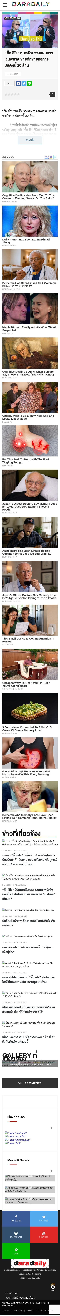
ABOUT (6, 1311)
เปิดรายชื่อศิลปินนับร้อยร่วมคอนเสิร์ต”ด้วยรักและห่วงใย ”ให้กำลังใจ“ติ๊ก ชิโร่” (28, 1009)
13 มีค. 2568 (7, 942)
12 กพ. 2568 (7, 1002)
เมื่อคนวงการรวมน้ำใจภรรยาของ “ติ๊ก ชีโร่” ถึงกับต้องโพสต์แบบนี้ (28, 1039)
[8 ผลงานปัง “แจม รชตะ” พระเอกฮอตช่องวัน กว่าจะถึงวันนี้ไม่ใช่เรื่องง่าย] (30, 1187)
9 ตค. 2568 (6, 885)
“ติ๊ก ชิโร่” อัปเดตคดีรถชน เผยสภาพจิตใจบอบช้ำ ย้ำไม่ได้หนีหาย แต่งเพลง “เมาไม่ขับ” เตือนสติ (29, 894)
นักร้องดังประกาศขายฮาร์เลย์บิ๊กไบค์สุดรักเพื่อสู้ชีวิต (27, 950)
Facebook (16, 1221)
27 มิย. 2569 (7, 850)
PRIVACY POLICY (45, 1311)
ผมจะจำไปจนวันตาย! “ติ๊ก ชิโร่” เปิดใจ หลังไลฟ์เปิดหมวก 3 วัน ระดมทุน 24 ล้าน (28, 980)
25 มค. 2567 (13, 74)
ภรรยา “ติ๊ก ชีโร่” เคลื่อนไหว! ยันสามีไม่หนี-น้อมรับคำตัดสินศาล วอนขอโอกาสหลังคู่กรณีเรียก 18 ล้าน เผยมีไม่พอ (30, 860)
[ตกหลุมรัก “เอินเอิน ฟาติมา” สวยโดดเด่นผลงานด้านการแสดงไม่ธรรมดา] (30, 1198)
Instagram (16, 1237)
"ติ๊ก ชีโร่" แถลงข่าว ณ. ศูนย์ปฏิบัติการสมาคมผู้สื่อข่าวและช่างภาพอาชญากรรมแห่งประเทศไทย (31, 1064)
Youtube (44, 1237)
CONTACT (18, 1311)
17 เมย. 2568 (7, 916)
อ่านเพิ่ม (30, 140)
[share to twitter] (24, 83)
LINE (16, 1254)
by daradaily (20, 850)
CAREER (30, 1311)
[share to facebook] (18, 83)
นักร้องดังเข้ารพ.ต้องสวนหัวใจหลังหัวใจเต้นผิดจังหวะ (28, 923)
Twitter (43, 1221)
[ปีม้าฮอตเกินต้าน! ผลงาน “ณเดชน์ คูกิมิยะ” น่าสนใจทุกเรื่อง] (30, 1175)
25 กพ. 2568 (7, 972)
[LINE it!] (29, 83)
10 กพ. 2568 (7, 1032)
